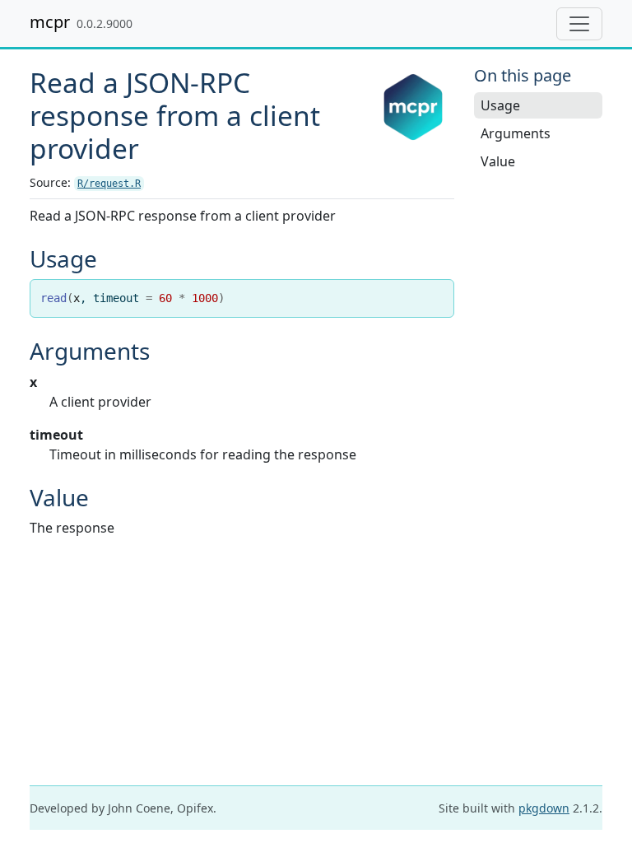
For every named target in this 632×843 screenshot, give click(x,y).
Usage (500, 105)
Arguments (516, 133)
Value (498, 161)
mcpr (50, 22)
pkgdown (543, 808)
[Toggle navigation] (579, 23)
